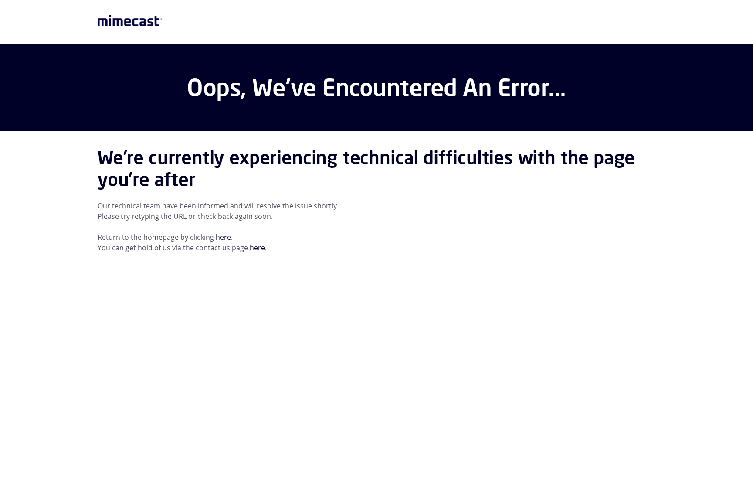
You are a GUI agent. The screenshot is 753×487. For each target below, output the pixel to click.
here (223, 237)
